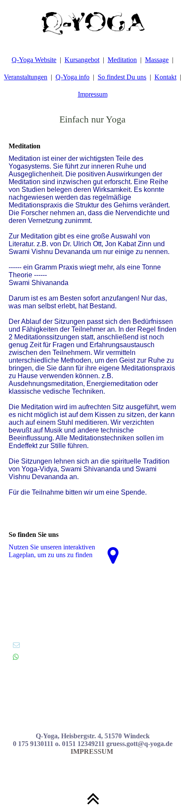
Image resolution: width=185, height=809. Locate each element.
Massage (157, 59)
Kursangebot (82, 59)
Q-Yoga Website (34, 59)
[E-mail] (16, 645)
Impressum (93, 94)
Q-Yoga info (72, 77)
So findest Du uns (122, 77)
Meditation (122, 59)
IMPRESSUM (93, 751)
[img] (92, 21)
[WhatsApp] (16, 657)
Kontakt (165, 77)
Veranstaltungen (25, 77)
